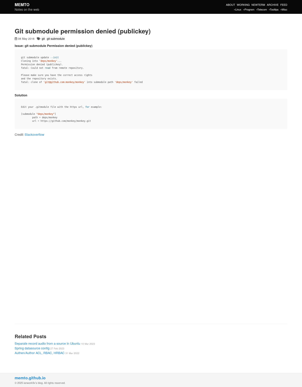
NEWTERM (258, 4)
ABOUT (230, 4)
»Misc (283, 9)
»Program (248, 9)
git (43, 38)
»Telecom (261, 9)
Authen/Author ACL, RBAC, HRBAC (47, 352)
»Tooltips (274, 9)
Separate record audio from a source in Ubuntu (55, 343)
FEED (283, 4)
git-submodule (56, 38)
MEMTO (22, 4)
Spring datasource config (39, 348)
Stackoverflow (34, 134)
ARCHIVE (273, 4)
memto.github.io (30, 378)
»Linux (237, 9)
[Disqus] (151, 188)
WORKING (243, 4)
